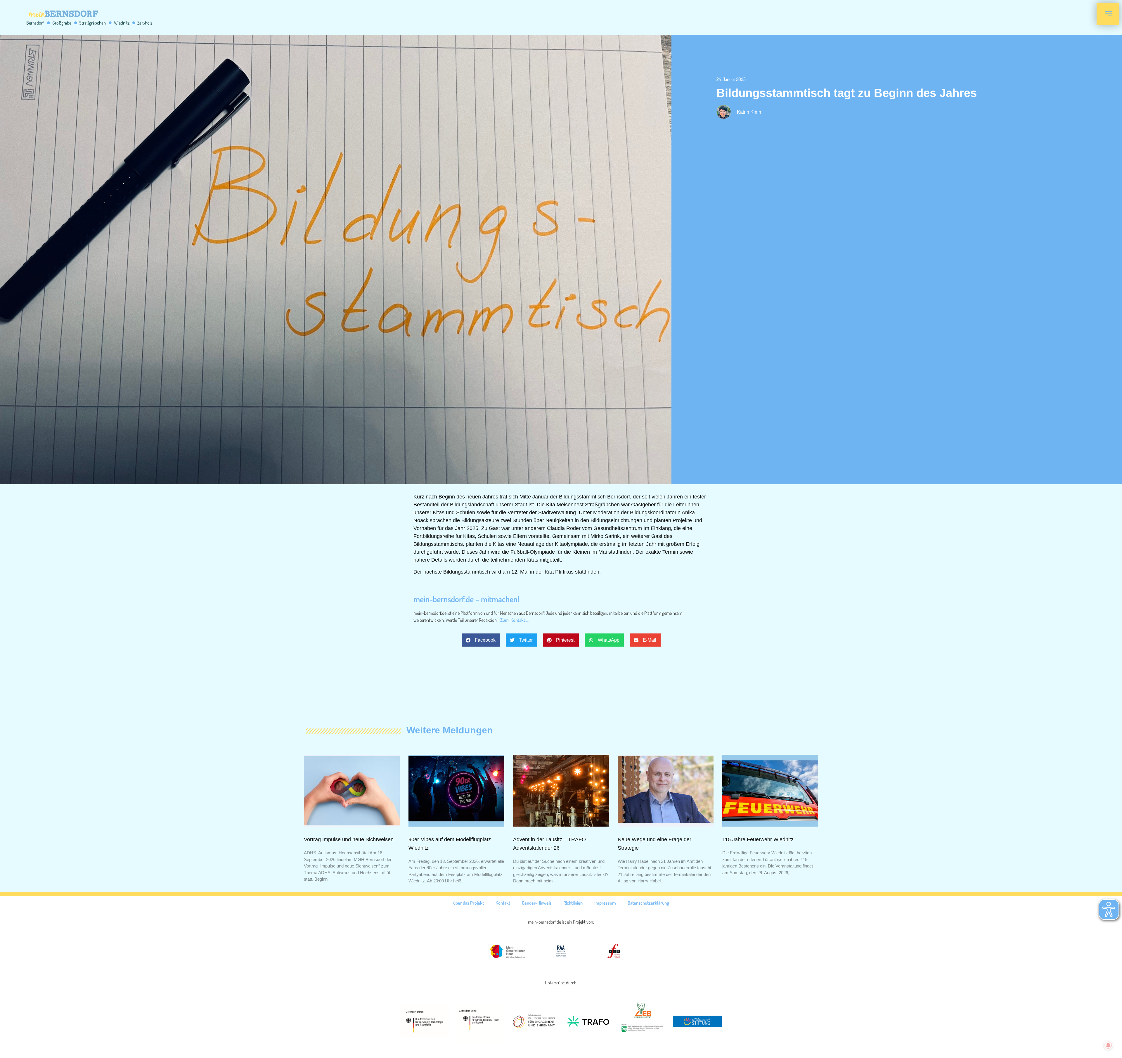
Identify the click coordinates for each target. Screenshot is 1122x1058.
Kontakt (503, 903)
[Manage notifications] (1108, 1045)
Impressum (605, 903)
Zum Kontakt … (514, 620)
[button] (481, 640)
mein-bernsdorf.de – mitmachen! (466, 599)
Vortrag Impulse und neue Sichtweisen (349, 839)
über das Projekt (468, 903)
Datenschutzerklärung (648, 903)
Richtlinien (573, 903)
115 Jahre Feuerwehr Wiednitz (758, 839)
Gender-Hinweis (537, 903)
